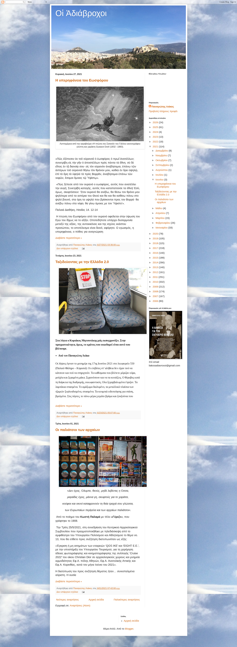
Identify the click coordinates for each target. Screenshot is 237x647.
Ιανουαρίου (162, 227)
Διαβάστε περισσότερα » (68, 238)
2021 (156, 146)
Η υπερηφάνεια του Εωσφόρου (81, 80)
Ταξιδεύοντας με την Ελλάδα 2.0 (82, 262)
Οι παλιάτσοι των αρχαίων (77, 430)
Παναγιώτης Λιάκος (163, 106)
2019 (156, 238)
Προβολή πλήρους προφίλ (163, 111)
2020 (156, 233)
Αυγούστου (162, 170)
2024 (156, 132)
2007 (156, 296)
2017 (156, 248)
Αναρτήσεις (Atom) (80, 605)
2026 (156, 122)
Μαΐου (159, 208)
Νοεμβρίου (162, 155)
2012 (156, 272)
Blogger (129, 628)
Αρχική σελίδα (96, 599)
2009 (156, 286)
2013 (156, 267)
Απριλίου (161, 213)
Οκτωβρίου (162, 160)
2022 (156, 141)
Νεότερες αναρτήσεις (67, 599)
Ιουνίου (160, 179)
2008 (156, 291)
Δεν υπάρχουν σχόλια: (68, 248)
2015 (156, 257)
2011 (156, 277)
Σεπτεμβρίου (163, 165)
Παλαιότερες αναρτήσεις (127, 599)
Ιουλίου (160, 174)
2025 (156, 127)
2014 (156, 262)
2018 (156, 243)
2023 (156, 136)
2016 (156, 253)
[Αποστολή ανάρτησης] (83, 248)
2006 (156, 301)
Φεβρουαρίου (163, 222)
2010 (156, 281)
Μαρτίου (160, 218)
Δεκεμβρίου (162, 150)
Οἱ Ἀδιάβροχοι (81, 13)
